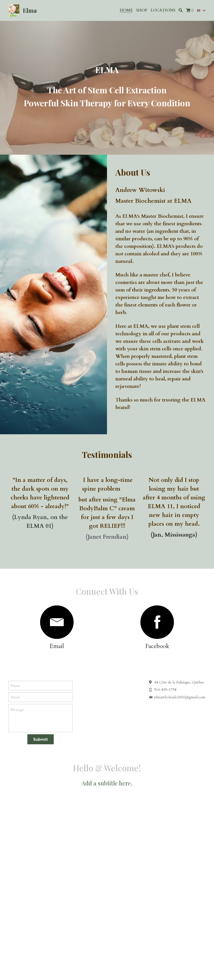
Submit (40, 739)
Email (15, 697)
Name (15, 685)
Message (17, 709)
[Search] (181, 10)
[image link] (57, 622)
